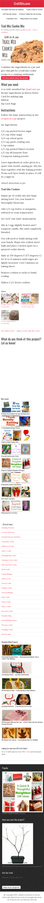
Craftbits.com (22, 895)
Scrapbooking (7, 616)
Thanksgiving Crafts (9, 555)
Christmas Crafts (8, 542)
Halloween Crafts (8, 546)
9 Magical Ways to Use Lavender (29, 18)
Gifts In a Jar (26, 30)
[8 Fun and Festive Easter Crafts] (16, 455)
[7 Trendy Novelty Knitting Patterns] (16, 426)
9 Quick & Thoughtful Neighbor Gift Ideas (12, 470)
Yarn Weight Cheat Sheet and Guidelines (12, 9)
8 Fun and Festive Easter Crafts (10, 456)
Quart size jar (33, 89)
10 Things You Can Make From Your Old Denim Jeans (15, 414)
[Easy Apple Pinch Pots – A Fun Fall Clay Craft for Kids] (17, 705)
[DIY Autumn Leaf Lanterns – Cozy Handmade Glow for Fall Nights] (17, 738)
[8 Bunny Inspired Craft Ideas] (16, 511)
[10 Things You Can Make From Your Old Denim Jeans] (16, 412)
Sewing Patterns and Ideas (11, 537)
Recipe (37, 331)
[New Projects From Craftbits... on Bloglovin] (11, 888)
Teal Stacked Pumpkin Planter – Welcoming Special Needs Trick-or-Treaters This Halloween (20, 658)
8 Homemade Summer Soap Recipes (11, 484)
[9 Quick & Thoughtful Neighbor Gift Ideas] (16, 469)
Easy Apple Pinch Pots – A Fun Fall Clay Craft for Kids (17, 706)
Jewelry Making (7, 593)
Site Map (11, 897)
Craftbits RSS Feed (15, 877)
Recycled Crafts (7, 611)
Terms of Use (20, 897)
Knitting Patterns (8, 528)
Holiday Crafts (7, 588)
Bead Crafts (6, 569)
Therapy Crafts (7, 625)
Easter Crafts (6, 551)
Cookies (25, 331)
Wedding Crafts (7, 630)
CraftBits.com (22, 3)
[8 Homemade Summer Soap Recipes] (16, 483)
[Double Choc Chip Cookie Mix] (10, 299)
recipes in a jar (9, 118)
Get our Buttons (23, 900)
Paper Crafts (6, 606)
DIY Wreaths (6, 634)
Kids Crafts (6, 597)
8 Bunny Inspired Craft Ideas (9, 513)
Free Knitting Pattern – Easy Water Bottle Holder (15, 674)
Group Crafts (6, 583)
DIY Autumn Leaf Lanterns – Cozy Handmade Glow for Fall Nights (20, 740)
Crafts (28, 752)
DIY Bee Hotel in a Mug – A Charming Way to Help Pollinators (18, 690)
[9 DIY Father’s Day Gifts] (16, 497)
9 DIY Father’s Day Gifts (8, 499)
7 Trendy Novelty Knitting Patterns (10, 428)
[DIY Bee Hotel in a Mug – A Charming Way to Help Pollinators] (17, 689)
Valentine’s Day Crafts (9, 560)
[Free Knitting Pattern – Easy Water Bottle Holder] (17, 673)
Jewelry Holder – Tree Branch (10, 865)
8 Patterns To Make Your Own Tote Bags (30, 14)
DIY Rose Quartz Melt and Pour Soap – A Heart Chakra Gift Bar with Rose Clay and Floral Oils (22, 723)
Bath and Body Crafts (9, 565)
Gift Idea (31, 331)
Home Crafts (6, 602)
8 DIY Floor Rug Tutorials (10, 14)
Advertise (33, 900)
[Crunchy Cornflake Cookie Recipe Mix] (30, 299)
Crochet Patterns (8, 532)
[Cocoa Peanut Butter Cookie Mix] (10, 315)
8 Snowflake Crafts (11, 18)
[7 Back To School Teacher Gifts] (16, 441)
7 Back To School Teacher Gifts (9, 442)
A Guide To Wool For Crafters (34, 9)
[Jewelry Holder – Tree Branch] (17, 864)
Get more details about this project (15, 78)
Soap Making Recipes (9, 620)
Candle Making (7, 574)
